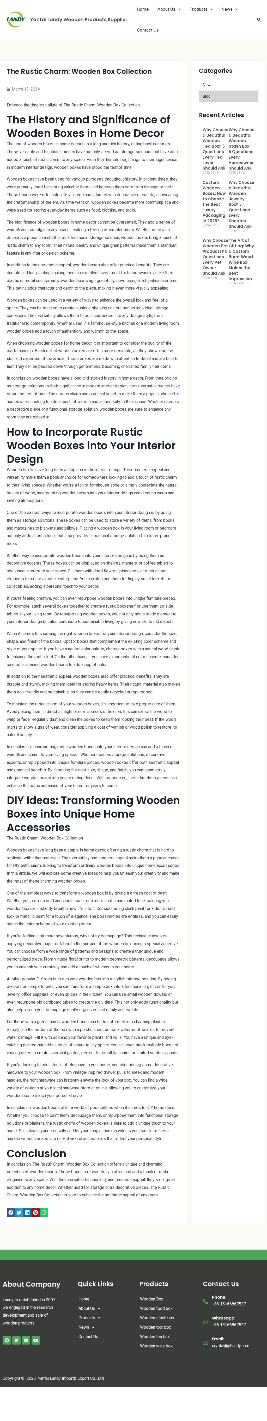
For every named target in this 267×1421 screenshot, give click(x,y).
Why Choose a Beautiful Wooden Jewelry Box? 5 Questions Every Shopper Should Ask (241, 204)
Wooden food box (156, 1308)
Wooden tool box (155, 1327)
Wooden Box (151, 1299)
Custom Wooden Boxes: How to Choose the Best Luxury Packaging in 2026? (214, 202)
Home (83, 1299)
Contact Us (148, 30)
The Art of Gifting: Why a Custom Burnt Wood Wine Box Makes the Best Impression (241, 259)
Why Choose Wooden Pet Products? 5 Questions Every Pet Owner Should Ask (215, 257)
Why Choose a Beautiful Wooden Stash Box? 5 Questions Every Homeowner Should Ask (241, 149)
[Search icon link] (259, 19)
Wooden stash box (157, 1317)
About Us (86, 1308)
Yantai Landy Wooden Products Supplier (78, 19)
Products (86, 1317)
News (83, 1327)
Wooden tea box (155, 1336)
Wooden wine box (156, 1346)
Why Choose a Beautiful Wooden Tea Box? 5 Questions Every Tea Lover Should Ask (215, 149)
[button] (11, 1212)
